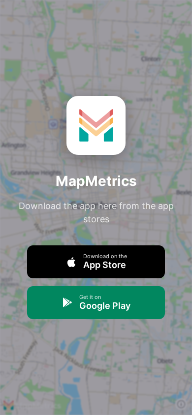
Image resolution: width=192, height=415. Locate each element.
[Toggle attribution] (181, 404)
